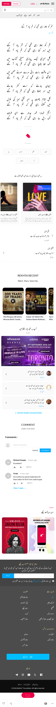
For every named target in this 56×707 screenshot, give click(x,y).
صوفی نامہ (51, 634)
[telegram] (17, 675)
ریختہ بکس (25, 645)
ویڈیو (25, 15)
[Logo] (45, 3)
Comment (45, 450)
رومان (21, 161)
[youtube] (29, 675)
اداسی (20, 152)
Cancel (35, 450)
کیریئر (26, 614)
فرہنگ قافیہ (50, 603)
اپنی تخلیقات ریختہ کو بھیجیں (46, 619)
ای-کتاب (19, 15)
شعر (34, 15)
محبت (46, 152)
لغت (30, 15)
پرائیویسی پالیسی (37, 581)
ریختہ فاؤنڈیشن (24, 597)
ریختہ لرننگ (50, 640)
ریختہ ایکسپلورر (24, 619)
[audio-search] (5, 10)
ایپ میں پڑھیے (28, 695)
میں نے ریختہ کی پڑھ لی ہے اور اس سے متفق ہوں (31, 581)
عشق (33, 152)
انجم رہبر (50, 33)
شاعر (38, 15)
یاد (8, 152)
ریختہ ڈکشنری (24, 640)
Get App (6, 4)
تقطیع (52, 608)
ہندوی (26, 634)
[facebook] (41, 675)
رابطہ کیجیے (25, 608)
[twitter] (35, 675)
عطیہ (52, 597)
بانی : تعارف (24, 603)
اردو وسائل (50, 614)
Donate (15, 4)
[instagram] (23, 675)
